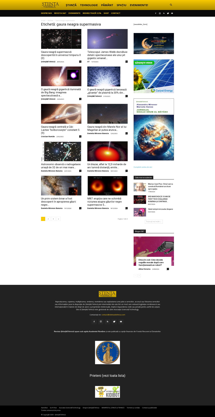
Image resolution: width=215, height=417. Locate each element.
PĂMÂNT (107, 5)
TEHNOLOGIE (89, 5)
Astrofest (44, 408)
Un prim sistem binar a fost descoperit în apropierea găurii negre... (58, 201)
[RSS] (164, 13)
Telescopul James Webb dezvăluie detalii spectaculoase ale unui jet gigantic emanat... (107, 55)
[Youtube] (172, 13)
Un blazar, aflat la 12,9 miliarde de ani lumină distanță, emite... (106, 166)
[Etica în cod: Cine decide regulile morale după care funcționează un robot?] (154, 251)
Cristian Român (48, 136)
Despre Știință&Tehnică (91, 408)
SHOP (106, 13)
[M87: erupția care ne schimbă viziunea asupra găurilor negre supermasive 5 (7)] (107, 186)
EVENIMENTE (74, 13)
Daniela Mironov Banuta (98, 133)
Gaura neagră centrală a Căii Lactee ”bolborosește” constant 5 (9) (60, 130)
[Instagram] (160, 13)
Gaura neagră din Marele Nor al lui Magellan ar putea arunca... (107, 128)
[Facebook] (156, 13)
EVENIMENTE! (139, 5)
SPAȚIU (121, 5)
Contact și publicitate (149, 408)
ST (88, 61)
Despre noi (46, 13)
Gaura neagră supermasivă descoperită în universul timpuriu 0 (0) (61, 55)
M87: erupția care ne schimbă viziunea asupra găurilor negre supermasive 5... (104, 201)
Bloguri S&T (139, 231)
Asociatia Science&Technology (69, 408)
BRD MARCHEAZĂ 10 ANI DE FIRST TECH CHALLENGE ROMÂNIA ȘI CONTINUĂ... (159, 199)
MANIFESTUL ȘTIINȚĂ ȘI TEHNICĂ (113, 408)
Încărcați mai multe (153, 222)
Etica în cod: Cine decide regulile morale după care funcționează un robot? (151, 262)
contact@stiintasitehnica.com (113, 314)
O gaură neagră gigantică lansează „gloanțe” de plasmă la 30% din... (107, 91)
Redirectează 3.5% (92, 13)
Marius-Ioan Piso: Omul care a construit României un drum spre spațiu (160, 186)
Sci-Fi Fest (53, 408)
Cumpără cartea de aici (143, 167)
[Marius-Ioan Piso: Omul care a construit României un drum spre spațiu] (140, 187)
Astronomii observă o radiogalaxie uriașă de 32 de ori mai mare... (61, 166)
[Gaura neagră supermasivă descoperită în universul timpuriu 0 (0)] (61, 39)
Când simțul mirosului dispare (160, 209)
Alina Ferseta (144, 269)
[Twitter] (168, 13)
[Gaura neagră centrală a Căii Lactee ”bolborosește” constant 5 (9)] (61, 114)
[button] (171, 5)
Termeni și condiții (133, 408)
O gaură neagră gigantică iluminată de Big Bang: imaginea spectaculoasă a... (61, 92)
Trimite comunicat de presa (50, 410)
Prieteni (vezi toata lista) (107, 376)
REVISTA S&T (60, 13)
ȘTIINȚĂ (71, 5)
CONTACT (115, 13)
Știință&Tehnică (48, 61)
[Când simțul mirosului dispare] (140, 212)
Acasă (43, 20)
